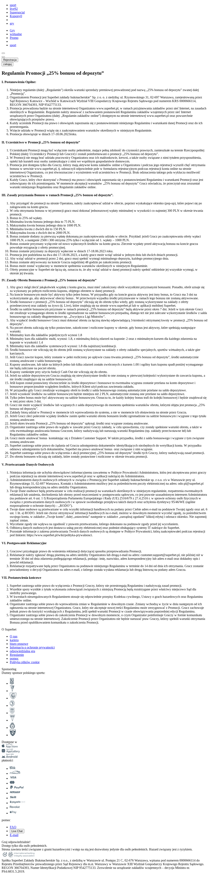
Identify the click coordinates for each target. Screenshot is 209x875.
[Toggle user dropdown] (3, 56)
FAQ (13, 827)
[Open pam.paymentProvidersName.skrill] (13, 798)
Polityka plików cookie (25, 662)
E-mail (14, 835)
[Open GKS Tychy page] (12, 720)
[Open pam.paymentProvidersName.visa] (13, 778)
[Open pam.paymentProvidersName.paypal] (17, 788)
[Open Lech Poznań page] (12, 683)
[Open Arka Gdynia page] (12, 713)
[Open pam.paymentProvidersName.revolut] (15, 808)
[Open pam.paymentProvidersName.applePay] (13, 813)
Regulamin (17, 655)
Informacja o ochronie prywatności (32, 647)
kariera (14, 640)
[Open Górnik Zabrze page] (12, 691)
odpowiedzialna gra (22, 651)
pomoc (14, 658)
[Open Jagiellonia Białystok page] (12, 705)
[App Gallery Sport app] (11, 751)
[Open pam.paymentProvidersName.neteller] (15, 793)
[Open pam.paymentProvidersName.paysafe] (17, 803)
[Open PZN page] (13, 735)
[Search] (3, 53)
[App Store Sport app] (10, 747)
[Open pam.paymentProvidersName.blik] (13, 768)
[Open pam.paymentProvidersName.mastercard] (12, 783)
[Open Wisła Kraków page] (12, 727)
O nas (13, 636)
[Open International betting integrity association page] (21, 856)
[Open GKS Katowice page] (13, 698)
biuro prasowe (19, 643)
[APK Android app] (10, 756)
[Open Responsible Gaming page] (5, 856)
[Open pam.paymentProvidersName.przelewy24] (15, 773)
